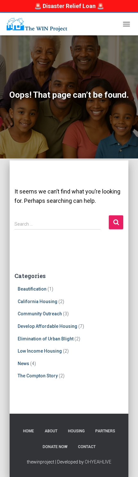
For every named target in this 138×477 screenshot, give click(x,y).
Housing (76, 431)
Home (28, 431)
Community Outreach (40, 313)
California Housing (37, 301)
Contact (87, 447)
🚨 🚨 (69, 6)
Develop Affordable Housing (47, 326)
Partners (105, 431)
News (23, 363)
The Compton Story (38, 375)
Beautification (32, 289)
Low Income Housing (40, 351)
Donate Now (55, 447)
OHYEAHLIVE (98, 461)
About (51, 431)
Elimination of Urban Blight (45, 338)
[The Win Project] (39, 24)
